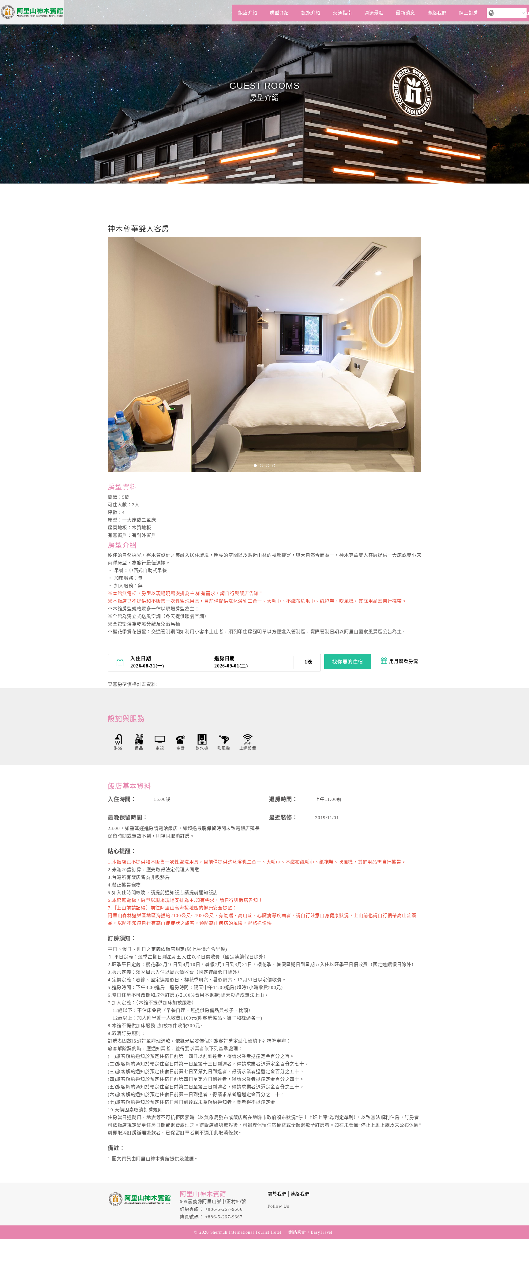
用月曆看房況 (403, 661)
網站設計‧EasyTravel (310, 1232)
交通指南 (342, 12)
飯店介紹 (247, 12)
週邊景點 (374, 12)
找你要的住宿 (347, 661)
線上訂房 (468, 12)
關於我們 (277, 1193)
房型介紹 (279, 12)
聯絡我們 (437, 12)
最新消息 (405, 12)
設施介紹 (311, 12)
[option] (264, 354)
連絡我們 (300, 1193)
